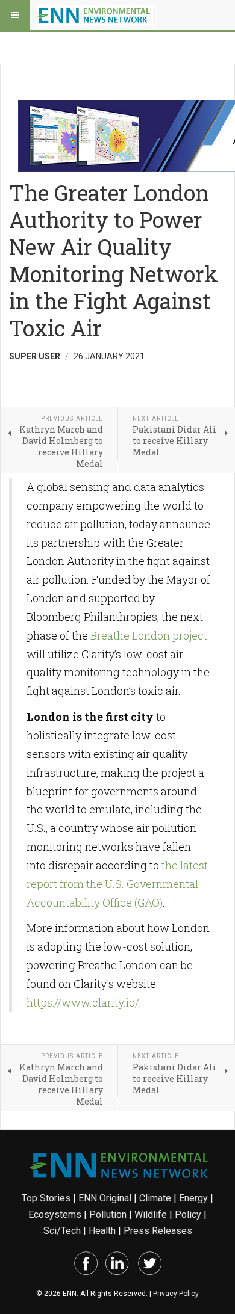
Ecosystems (54, 1214)
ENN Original (104, 1198)
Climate (155, 1198)
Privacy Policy (176, 1293)
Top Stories (46, 1198)
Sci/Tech (62, 1230)
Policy (188, 1214)
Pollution (108, 1214)
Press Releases (158, 1230)
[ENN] (95, 15)
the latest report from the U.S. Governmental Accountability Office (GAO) (117, 884)
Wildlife (150, 1214)
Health (102, 1230)
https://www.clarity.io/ (83, 1002)
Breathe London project (148, 635)
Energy (193, 1198)
